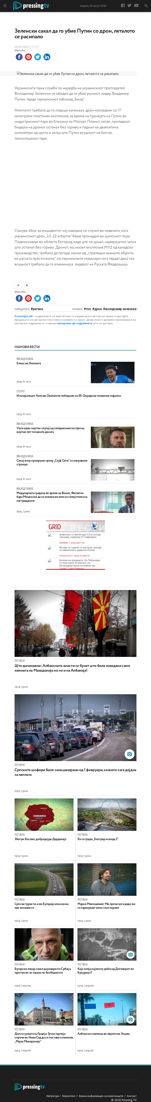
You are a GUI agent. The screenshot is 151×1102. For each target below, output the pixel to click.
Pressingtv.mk (24, 316)
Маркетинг (69, 1096)
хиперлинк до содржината (74, 323)
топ (88, 309)
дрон (98, 309)
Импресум (52, 1096)
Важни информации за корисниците (101, 1096)
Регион (38, 309)
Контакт (131, 1096)
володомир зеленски (120, 309)
